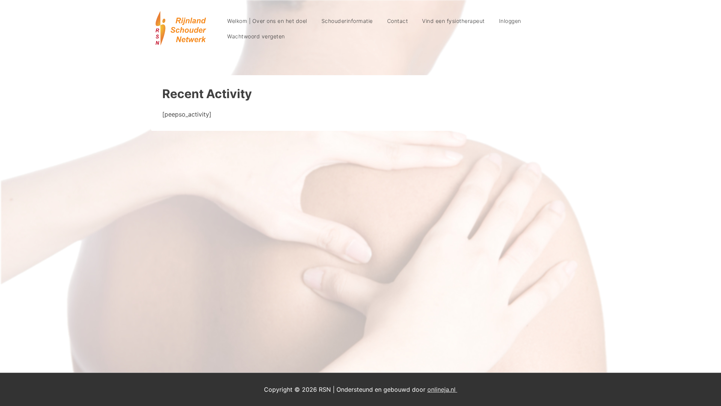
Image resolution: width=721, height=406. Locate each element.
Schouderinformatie (347, 21)
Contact (397, 21)
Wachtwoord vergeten (256, 36)
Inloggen (510, 21)
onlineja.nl (442, 389)
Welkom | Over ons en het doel (267, 21)
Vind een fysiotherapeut (453, 21)
